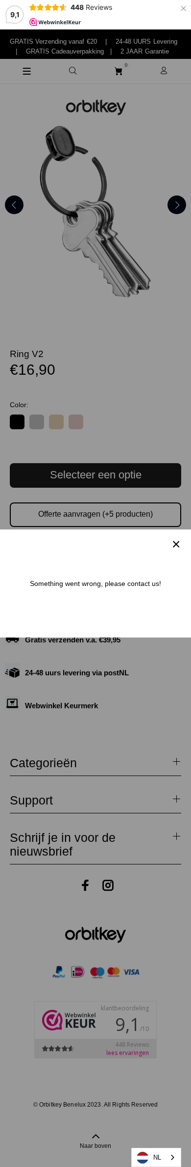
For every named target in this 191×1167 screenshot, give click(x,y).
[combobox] (156, 1157)
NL (157, 1157)
